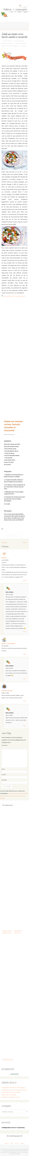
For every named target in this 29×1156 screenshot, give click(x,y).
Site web (4, 780)
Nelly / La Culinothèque (8, 643)
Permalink (23, 46)
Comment (4, 745)
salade (3, 46)
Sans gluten (10, 43)
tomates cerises (9, 46)
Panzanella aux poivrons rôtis (18, 931)
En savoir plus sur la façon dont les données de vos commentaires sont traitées (14, 796)
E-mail (4, 774)
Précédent (4, 542)
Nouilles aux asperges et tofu (11, 1097)
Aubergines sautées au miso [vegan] (13, 1087)
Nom (3, 769)
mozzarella (23, 43)
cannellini (18, 43)
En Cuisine (16, 41)
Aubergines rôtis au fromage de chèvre (7, 931)
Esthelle (4, 557)
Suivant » (25, 542)
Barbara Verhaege (7, 690)
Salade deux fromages (7, 1059)
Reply (25, 580)
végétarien (15, 46)
